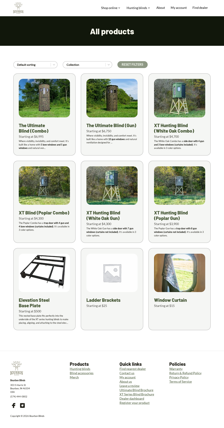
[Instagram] (22, 405)
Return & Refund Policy (185, 373)
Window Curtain (170, 300)
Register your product (135, 403)
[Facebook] (13, 405)
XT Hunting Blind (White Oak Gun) (103, 215)
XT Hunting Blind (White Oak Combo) (174, 128)
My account (179, 8)
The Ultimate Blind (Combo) (33, 128)
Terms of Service (180, 381)
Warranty (176, 369)
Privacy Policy (179, 377)
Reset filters (132, 64)
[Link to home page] (18, 8)
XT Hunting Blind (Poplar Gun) (171, 215)
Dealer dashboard (132, 398)
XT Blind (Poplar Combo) (44, 212)
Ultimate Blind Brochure (136, 390)
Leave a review (130, 386)
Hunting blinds (80, 369)
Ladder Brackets (103, 300)
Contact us (127, 373)
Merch (74, 377)
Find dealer (200, 8)
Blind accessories (81, 373)
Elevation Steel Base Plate (34, 302)
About (160, 8)
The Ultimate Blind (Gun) (111, 125)
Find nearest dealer (133, 369)
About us (126, 381)
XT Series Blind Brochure (137, 394)
